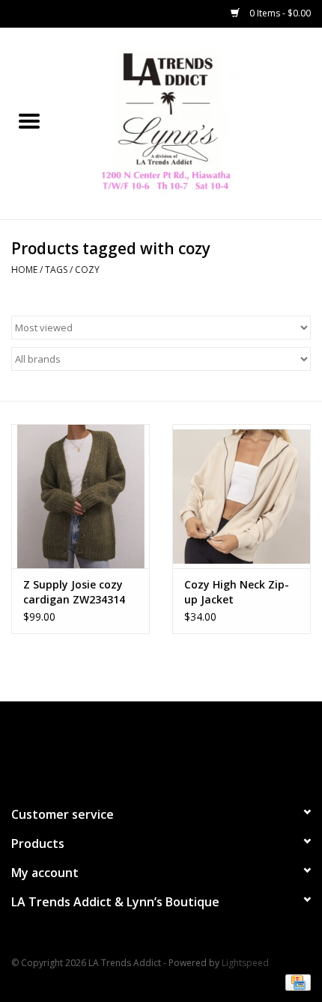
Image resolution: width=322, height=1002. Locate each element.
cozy (87, 269)
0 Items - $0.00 (279, 13)
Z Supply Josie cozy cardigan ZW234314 (74, 591)
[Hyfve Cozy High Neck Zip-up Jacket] (241, 496)
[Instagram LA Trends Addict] (174, 747)
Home (24, 269)
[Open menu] (29, 120)
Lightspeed (245, 962)
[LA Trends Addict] (190, 122)
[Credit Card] (295, 981)
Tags (56, 269)
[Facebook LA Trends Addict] (148, 747)
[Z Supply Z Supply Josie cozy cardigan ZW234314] (80, 496)
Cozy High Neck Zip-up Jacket (236, 591)
